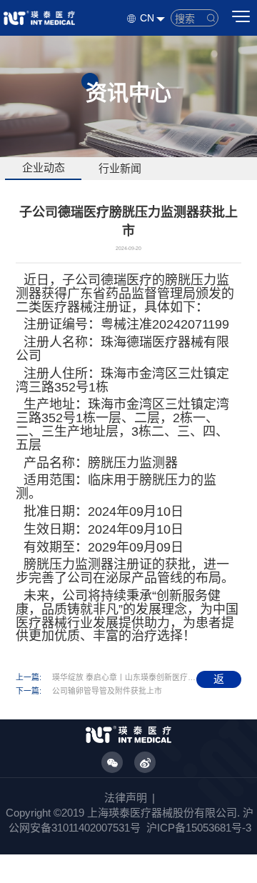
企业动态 (43, 167)
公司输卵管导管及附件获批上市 (107, 691)
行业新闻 (120, 168)
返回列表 (218, 680)
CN (147, 18)
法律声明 (125, 798)
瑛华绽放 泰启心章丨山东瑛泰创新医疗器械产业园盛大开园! (124, 677)
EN (139, 43)
